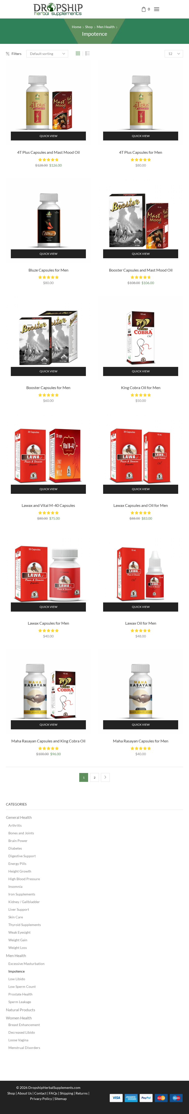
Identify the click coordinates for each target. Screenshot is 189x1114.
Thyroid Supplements (24, 925)
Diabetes (15, 848)
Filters (16, 53)
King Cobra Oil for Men (140, 387)
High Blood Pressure (24, 879)
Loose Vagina (18, 1040)
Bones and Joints (21, 833)
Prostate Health (20, 994)
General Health (19, 817)
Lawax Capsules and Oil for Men (140, 505)
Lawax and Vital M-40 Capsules (48, 505)
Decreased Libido (21, 1032)
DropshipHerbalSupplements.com (54, 1087)
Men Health (106, 27)
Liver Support (18, 909)
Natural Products (20, 1009)
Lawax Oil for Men (140, 623)
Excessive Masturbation (26, 963)
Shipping (66, 1093)
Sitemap (60, 1099)
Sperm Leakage (19, 1002)
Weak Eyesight (19, 932)
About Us (24, 1093)
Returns (82, 1093)
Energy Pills (17, 863)
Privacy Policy (41, 1099)
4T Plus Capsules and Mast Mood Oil (48, 152)
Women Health (19, 1017)
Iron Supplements (21, 894)
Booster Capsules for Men (48, 387)
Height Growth (19, 871)
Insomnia (15, 886)
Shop (89, 27)
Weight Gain (17, 940)
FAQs (53, 1093)
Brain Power (18, 841)
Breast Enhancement (24, 1025)
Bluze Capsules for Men (48, 270)
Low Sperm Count (22, 986)
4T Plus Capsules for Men (140, 152)
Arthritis (15, 825)
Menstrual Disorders (24, 1047)
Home (76, 27)
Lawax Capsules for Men (48, 623)
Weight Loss (17, 947)
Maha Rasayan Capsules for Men (140, 740)
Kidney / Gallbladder (24, 902)
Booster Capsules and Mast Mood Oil (141, 270)
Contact (40, 1093)
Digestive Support (22, 856)
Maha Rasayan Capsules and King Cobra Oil (48, 740)
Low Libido (16, 979)
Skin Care (15, 917)
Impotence (16, 971)
